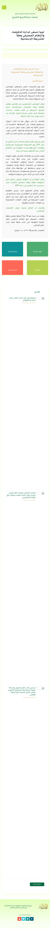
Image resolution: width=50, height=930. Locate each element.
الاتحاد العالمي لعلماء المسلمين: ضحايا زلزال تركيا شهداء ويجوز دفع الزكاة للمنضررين (21, 495)
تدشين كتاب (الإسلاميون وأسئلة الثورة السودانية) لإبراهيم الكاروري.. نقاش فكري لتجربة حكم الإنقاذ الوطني (21, 691)
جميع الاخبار (37, 884)
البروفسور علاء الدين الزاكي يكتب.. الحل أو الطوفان (22, 299)
